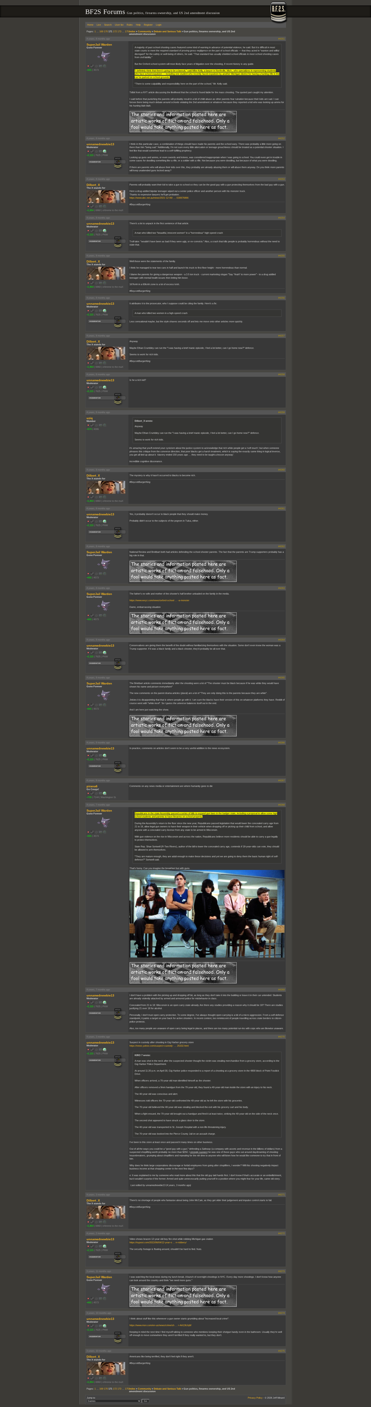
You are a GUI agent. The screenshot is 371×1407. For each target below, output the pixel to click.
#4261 (281, 508)
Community (144, 31)
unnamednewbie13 (100, 144)
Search (108, 24)
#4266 (281, 742)
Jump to (91, 1397)
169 (101, 31)
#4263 (281, 588)
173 (119, 31)
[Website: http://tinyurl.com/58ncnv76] (104, 152)
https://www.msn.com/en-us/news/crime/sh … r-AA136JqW (160, 1325)
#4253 (281, 179)
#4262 (281, 546)
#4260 (281, 469)
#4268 (281, 804)
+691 (89, 70)
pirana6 (92, 786)
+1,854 (90, 210)
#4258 (281, 374)
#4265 (281, 677)
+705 (89, 797)
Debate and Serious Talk (167, 31)
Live (99, 24)
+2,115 (90, 155)
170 (106, 31)
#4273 (281, 1271)
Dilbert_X (93, 185)
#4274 (281, 1313)
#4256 (281, 298)
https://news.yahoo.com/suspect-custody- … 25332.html (159, 1045)
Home (90, 24)
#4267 (281, 780)
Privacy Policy (255, 1397)
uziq (90, 418)
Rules (130, 24)
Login (158, 24)
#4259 (281, 412)
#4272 (281, 1233)
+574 (89, 429)
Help (138, 24)
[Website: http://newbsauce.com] (104, 794)
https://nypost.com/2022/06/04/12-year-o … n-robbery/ (158, 1242)
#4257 (281, 335)
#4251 (281, 38)
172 (115, 31)
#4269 (281, 989)
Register (148, 24)
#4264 (281, 639)
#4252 (281, 138)
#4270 (281, 1036)
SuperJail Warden (99, 44)
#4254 (281, 217)
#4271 (281, 1194)
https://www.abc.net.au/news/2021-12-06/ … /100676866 (159, 197)
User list (119, 24)
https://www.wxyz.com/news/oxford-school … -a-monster (159, 600)
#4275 (281, 1351)
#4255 (281, 255)
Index (132, 31)
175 (127, 31)
